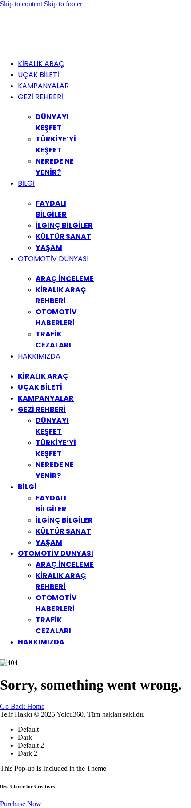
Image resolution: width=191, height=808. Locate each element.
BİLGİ (26, 183)
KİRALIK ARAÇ (41, 64)
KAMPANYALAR (43, 86)
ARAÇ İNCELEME (65, 278)
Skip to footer (63, 4)
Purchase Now (20, 804)
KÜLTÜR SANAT (63, 236)
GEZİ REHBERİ (40, 97)
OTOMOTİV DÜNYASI (53, 259)
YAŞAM (49, 247)
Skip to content (21, 4)
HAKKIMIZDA (39, 356)
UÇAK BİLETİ (38, 75)
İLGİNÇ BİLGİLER (64, 225)
